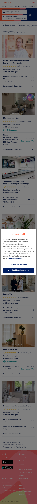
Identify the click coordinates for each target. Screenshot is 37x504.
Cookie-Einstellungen (18, 264)
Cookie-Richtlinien (15, 258)
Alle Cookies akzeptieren (18, 270)
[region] (18, 252)
